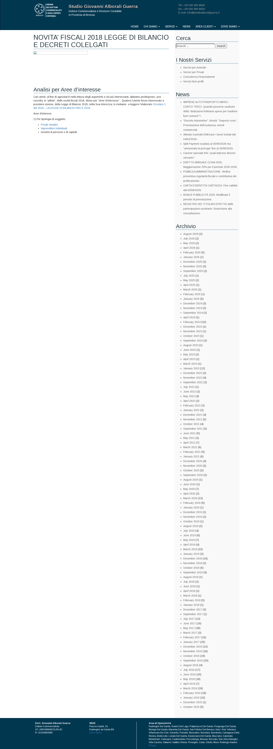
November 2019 (192, 516)
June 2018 (189, 586)
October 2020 (191, 470)
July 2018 (189, 581)
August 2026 (190, 233)
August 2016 (190, 665)
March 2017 (190, 632)
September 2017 (193, 614)
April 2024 (189, 317)
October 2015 (191, 706)
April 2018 (189, 590)
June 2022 (189, 391)
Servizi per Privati (193, 72)
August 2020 (190, 479)
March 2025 (190, 289)
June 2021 (189, 433)
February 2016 (192, 692)
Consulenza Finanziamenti (199, 76)
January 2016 (191, 697)
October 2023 (191, 335)
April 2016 (189, 683)
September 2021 (193, 428)
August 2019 (190, 526)
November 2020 (192, 465)
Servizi (170, 26)
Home (135, 26)
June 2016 (189, 674)
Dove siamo (229, 26)
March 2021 (190, 447)
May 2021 (189, 437)
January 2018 (191, 604)
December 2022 (192, 373)
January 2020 (191, 507)
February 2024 (192, 322)
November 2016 (192, 651)
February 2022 (192, 405)
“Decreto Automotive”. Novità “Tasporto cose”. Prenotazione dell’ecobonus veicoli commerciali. (210, 125)
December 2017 (192, 609)
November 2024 (192, 308)
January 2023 (191, 368)
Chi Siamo (151, 26)
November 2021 (192, 419)
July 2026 (189, 238)
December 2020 (192, 461)
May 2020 (189, 488)
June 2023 (189, 349)
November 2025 (192, 266)
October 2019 (191, 521)
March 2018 (190, 595)
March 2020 (190, 498)
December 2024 (192, 303)
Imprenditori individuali (54, 128)
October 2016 (191, 655)
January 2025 (191, 298)
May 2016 (189, 679)
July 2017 (189, 618)
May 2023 (189, 354)
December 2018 (192, 558)
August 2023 (190, 345)
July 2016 (189, 669)
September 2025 (193, 271)
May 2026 (189, 243)
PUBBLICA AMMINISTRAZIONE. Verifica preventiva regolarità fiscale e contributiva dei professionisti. (209, 176)
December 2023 (192, 326)
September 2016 (193, 660)
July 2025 (189, 275)
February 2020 (192, 502)
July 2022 (189, 386)
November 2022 (192, 377)
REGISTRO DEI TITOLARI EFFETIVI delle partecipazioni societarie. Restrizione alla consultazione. (208, 209)
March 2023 (190, 363)
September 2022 (193, 382)
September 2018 (193, 572)
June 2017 (189, 623)
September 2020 (193, 475)
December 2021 (192, 414)
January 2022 (191, 410)
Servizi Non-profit (193, 81)
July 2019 (189, 530)
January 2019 (191, 553)
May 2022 (189, 396)
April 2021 (189, 442)
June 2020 (189, 484)
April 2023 (189, 359)
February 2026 (192, 252)
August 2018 (190, 577)
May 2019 (189, 539)
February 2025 (192, 294)
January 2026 (191, 257)
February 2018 (192, 600)
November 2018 (192, 563)
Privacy (152, 745)
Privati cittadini (49, 124)
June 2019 (189, 535)
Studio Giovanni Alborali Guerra (103, 6)
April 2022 (189, 400)
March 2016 (190, 688)
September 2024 (193, 312)
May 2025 (189, 280)
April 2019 (189, 544)
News (186, 26)
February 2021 (192, 451)
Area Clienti (205, 26)
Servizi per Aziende (194, 67)
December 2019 (192, 512)
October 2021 (191, 424)
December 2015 (192, 702)
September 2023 (193, 340)
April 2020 (189, 493)
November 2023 (192, 331)
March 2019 (190, 549)
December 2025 (192, 261)
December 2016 (192, 646)
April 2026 (189, 247)
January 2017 (191, 641)
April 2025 (189, 284)
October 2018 (191, 567)
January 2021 (191, 456)
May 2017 (189, 628)
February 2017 (192, 637)
